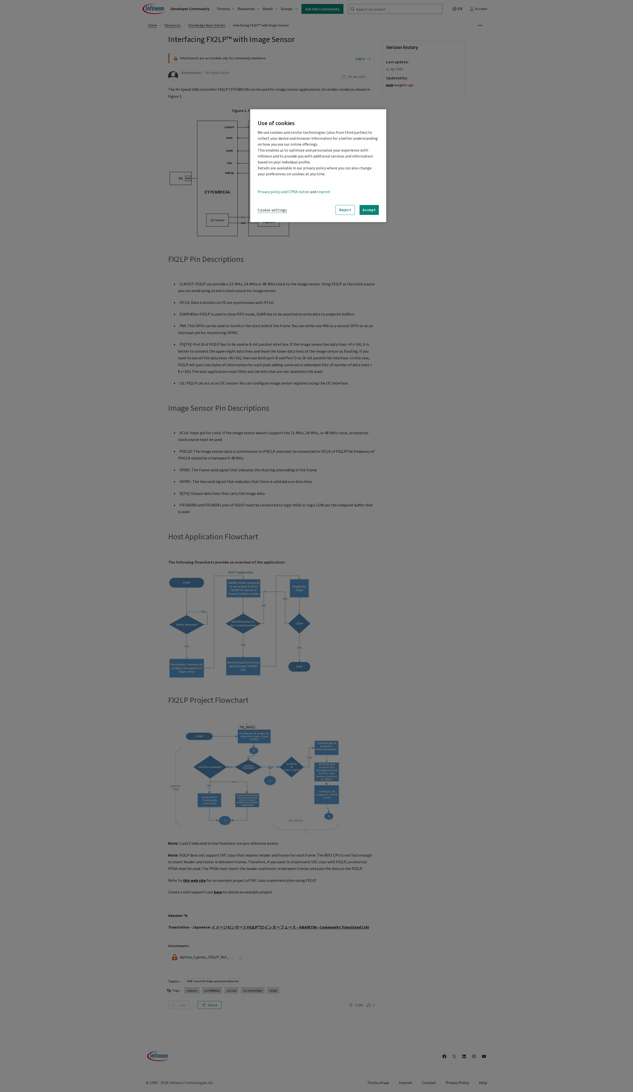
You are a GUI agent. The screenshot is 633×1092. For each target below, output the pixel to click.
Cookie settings (272, 210)
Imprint (323, 192)
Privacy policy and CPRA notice (283, 192)
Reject (345, 209)
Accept (369, 209)
